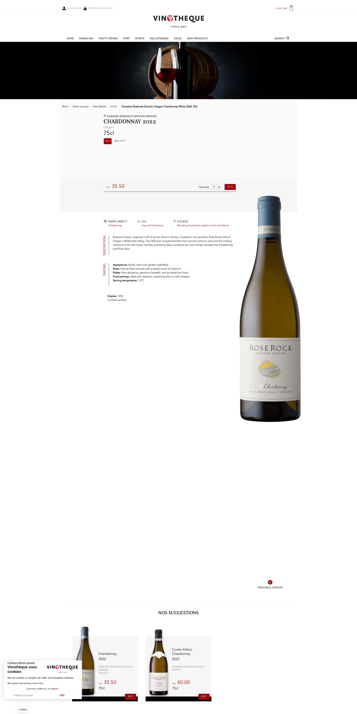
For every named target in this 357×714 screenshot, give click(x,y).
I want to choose (23, 695)
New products (197, 39)
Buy (230, 187)
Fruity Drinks (108, 39)
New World (99, 106)
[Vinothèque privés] (178, 21)
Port (126, 39)
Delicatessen (159, 39)
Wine (70, 39)
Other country (80, 106)
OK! (62, 695)
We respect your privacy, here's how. (25, 683)
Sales (178, 39)
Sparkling (86, 39)
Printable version (270, 588)
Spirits (139, 39)
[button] (282, 38)
